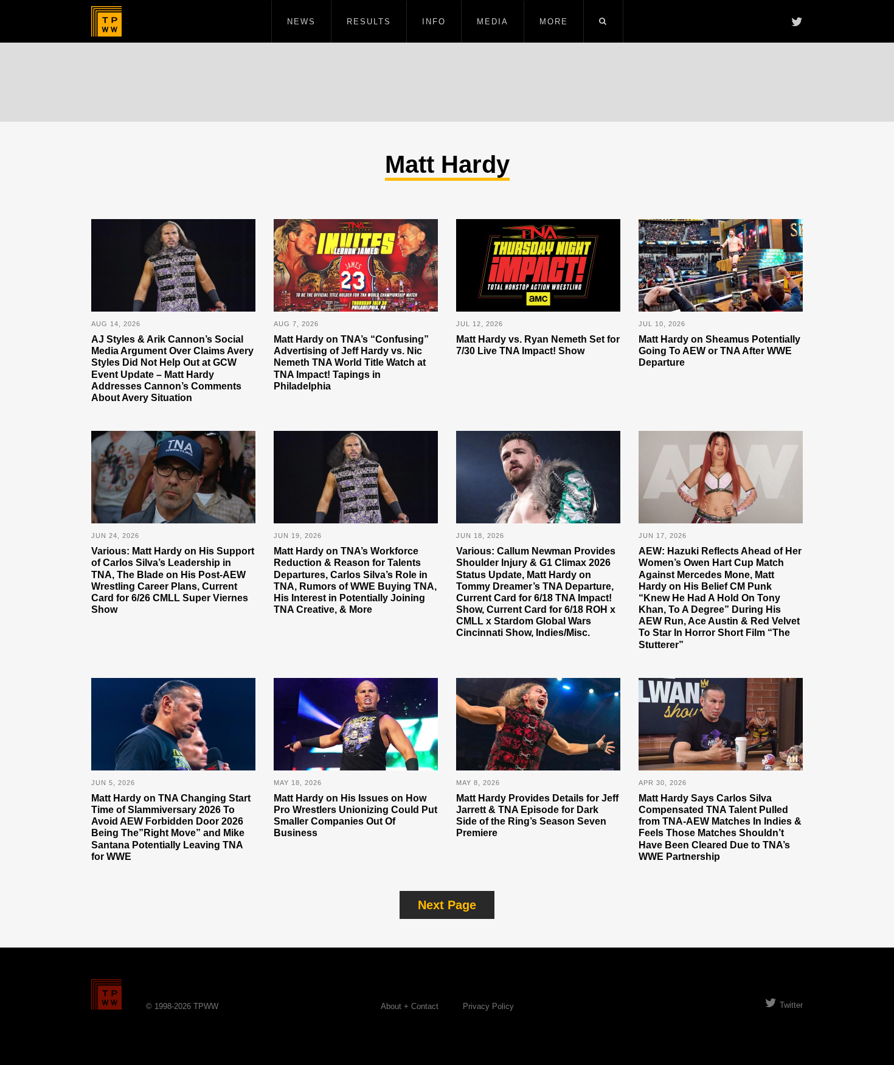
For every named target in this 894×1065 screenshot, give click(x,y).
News (301, 21)
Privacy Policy (488, 1006)
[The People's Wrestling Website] (106, 21)
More (553, 21)
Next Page (447, 905)
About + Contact (409, 1006)
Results (369, 21)
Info (434, 21)
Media (492, 21)
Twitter (791, 1005)
